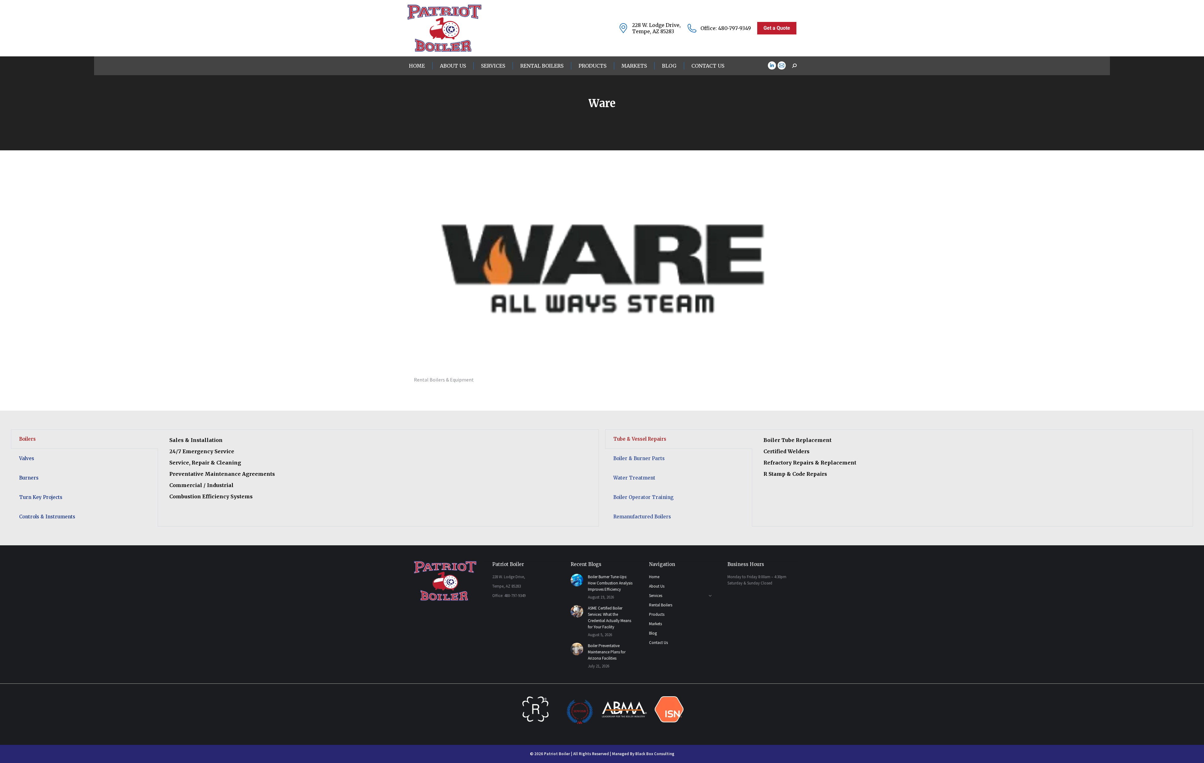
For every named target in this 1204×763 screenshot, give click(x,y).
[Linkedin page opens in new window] (772, 65)
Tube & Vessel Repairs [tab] (639, 439)
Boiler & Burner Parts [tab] (639, 458)
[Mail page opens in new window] (782, 65)
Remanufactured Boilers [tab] (642, 517)
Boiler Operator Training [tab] (643, 497)
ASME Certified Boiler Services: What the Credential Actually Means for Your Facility (609, 617)
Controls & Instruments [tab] (47, 517)
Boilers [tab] (27, 439)
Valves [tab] (26, 458)
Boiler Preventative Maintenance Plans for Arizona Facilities (607, 652)
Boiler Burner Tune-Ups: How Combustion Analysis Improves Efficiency (610, 583)
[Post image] (577, 580)
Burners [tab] (29, 478)
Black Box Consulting (654, 753)
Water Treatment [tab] (634, 478)
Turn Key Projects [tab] (40, 497)
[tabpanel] (378, 472)
